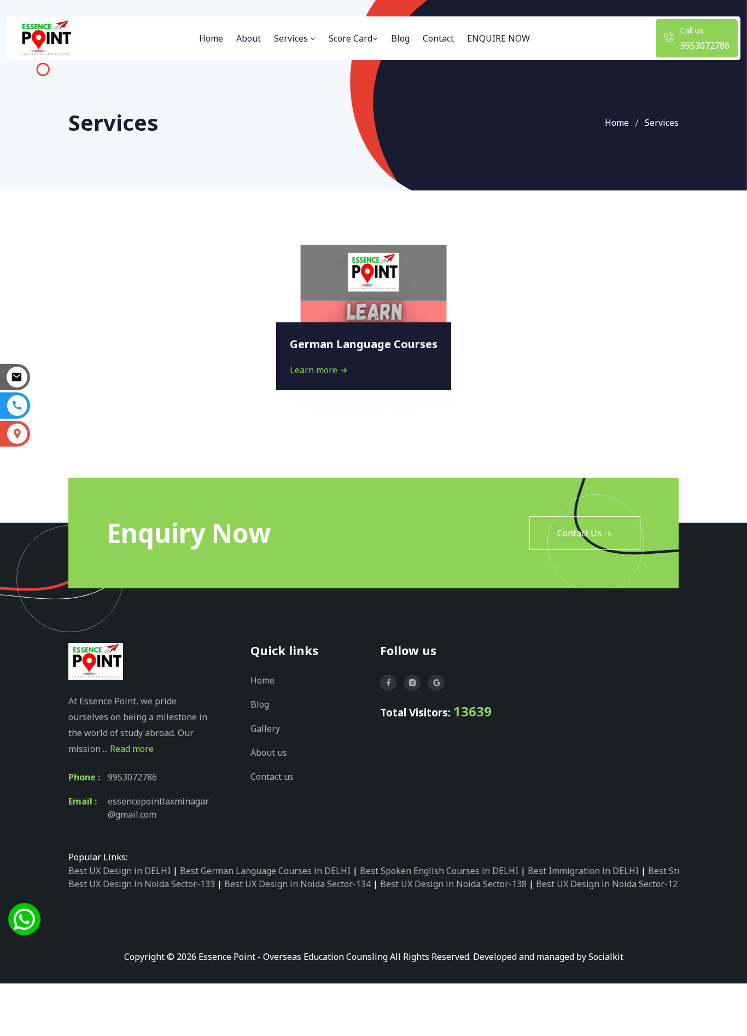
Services (292, 38)
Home (211, 38)
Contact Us (579, 533)
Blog (400, 38)
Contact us (272, 777)
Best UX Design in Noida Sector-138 (453, 884)
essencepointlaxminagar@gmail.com (158, 807)
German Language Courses (363, 344)
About (248, 38)
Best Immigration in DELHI (583, 871)
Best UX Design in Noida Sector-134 (297, 884)
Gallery (265, 728)
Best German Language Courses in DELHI (265, 871)
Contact (438, 38)
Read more (132, 749)
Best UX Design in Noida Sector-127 (609, 884)
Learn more (315, 370)
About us (268, 752)
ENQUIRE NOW (498, 38)
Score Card (350, 38)
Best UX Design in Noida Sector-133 (141, 884)
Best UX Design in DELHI (119, 871)
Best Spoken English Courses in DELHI (439, 871)
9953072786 (705, 45)
